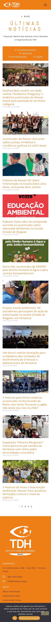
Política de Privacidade (29, 618)
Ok (15, 618)
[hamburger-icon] (45, 5)
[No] (45, 613)
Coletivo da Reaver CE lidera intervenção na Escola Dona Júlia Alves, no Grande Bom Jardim (24, 184)
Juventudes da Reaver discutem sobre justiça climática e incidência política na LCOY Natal (25, 142)
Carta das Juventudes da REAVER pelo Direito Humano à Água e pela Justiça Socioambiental (25, 270)
